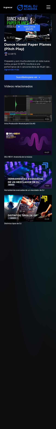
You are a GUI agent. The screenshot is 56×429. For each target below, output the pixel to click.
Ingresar (8, 7)
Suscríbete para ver (26, 77)
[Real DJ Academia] (28, 7)
